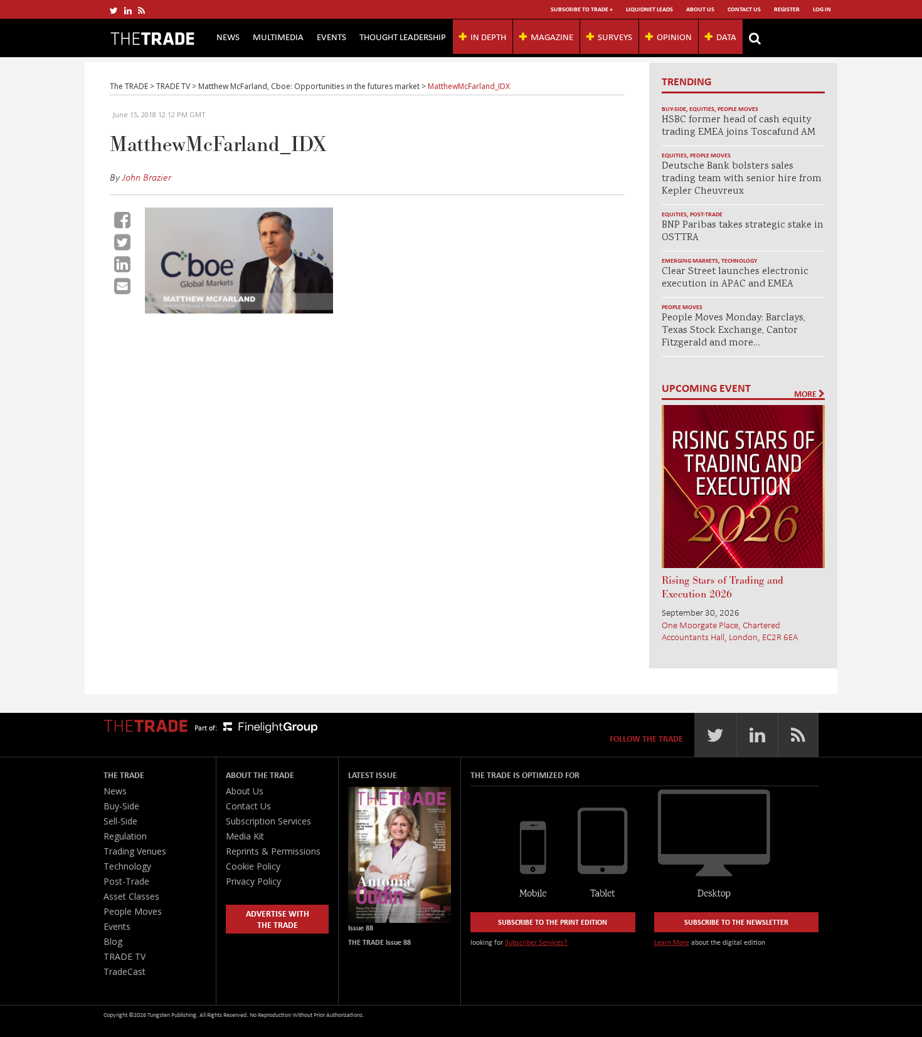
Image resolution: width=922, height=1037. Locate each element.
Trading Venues (134, 851)
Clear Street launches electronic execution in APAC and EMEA (735, 278)
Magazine (552, 36)
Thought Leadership (402, 36)
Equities (701, 109)
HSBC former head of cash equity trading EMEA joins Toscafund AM (738, 126)
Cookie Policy (253, 866)
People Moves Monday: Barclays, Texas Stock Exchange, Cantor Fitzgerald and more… (733, 330)
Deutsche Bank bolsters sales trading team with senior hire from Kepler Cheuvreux (742, 179)
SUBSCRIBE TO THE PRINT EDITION (552, 922)
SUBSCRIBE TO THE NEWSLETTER (736, 922)
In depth (488, 36)
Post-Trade (706, 214)
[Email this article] (122, 285)
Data (726, 36)
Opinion (674, 36)
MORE (806, 393)
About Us (700, 9)
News (228, 36)
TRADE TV (124, 956)
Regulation (125, 836)
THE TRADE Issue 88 (379, 942)
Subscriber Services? (536, 942)
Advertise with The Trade (277, 918)
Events (331, 36)
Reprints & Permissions (273, 851)
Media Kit (245, 836)
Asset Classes (131, 896)
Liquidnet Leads (649, 9)
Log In (822, 9)
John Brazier (146, 177)
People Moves (738, 109)
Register (787, 9)
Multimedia (278, 36)
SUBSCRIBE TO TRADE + (582, 9)
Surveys (615, 36)
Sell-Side (120, 821)
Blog (112, 941)
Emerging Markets (690, 260)
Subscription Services (268, 821)
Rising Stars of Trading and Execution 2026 (722, 587)
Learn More (671, 942)
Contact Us (744, 9)
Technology (739, 260)
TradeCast (124, 971)
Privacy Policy (253, 881)
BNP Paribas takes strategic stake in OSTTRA (743, 231)
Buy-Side (674, 109)
